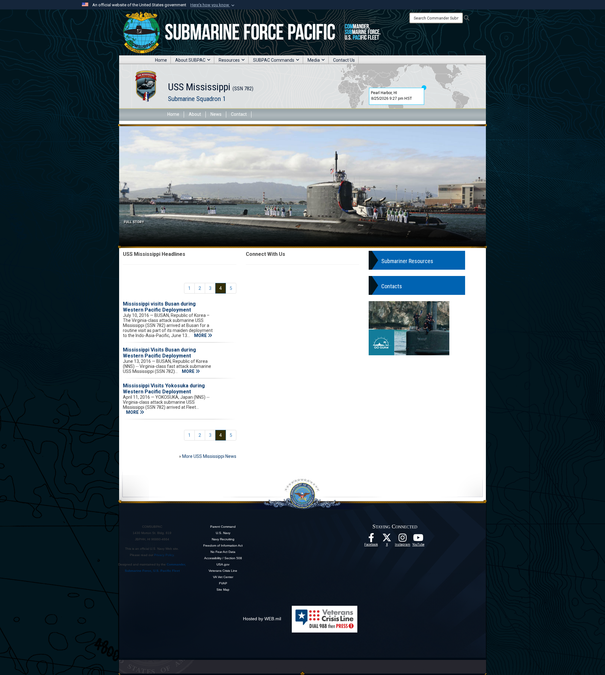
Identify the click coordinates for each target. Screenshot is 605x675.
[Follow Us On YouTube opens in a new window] (418, 539)
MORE (201, 335)
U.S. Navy (223, 533)
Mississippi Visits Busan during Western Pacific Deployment (159, 353)
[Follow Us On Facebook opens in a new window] (371, 539)
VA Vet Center (223, 577)
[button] (213, 5)
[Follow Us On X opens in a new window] (387, 539)
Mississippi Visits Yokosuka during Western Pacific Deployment (164, 389)
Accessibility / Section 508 (223, 558)
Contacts (391, 286)
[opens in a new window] (403, 539)
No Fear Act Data (222, 552)
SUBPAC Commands (273, 60)
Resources (229, 60)
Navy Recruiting (223, 539)
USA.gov (222, 564)
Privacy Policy (164, 555)
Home (161, 60)
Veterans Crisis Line (223, 570)
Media (314, 60)
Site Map (222, 589)
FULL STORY (134, 222)
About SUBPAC (190, 60)
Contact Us (344, 60)
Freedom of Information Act (223, 545)
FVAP (223, 583)
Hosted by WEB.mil (262, 618)
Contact (239, 114)
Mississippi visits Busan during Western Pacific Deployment (159, 307)
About (195, 114)
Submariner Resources (407, 261)
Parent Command (223, 526)
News (216, 114)
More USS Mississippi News (209, 456)
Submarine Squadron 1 (197, 99)
